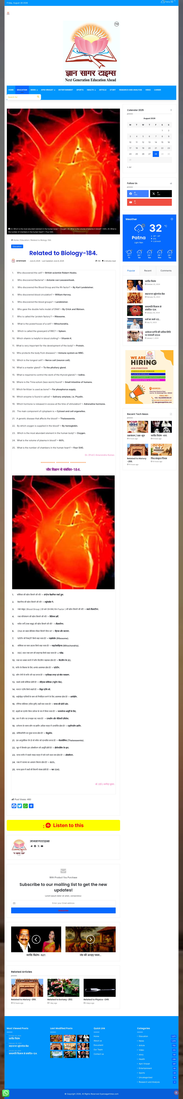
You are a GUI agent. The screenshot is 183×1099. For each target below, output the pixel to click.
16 (169, 142)
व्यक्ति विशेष (150, 281)
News (33, 90)
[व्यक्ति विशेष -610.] (161, 427)
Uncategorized (145, 1077)
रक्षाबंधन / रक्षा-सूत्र (136, 435)
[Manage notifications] (176, 1092)
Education (22, 90)
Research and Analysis (130, 90)
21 (156, 148)
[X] (38, 846)
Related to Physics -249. (96, 999)
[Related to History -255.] (27, 988)
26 (143, 154)
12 (143, 142)
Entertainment (65, 90)
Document (98, 1045)
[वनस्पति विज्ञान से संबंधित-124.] (135, 310)
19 (143, 148)
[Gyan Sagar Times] (8, 13)
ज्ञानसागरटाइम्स (21, 261)
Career (157, 90)
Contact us (99, 1054)
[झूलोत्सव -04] (56, 1038)
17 (130, 148)
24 (130, 154)
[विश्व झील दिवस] (56, 1054)
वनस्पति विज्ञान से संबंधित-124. (153, 308)
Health (90, 90)
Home (11, 90)
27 (149, 154)
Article (102, 90)
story (141, 1054)
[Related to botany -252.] (63, 988)
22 (162, 148)
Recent (147, 270)
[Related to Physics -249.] (100, 988)
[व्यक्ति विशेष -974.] (83, 1054)
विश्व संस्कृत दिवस (159, 458)
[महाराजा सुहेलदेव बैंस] (135, 298)
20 (149, 148)
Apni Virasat (47, 90)
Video (148, 90)
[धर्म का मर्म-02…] (135, 323)
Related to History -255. (23, 999)
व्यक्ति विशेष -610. (159, 435)
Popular (131, 270)
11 (137, 142)
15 (162, 142)
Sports (79, 90)
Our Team (98, 1049)
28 (156, 154)
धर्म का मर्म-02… (152, 319)
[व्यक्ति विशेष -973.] (83, 1046)
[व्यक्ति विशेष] (135, 285)
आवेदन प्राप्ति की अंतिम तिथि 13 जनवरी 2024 (158, 334)
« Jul (129, 167)
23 (169, 148)
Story (113, 90)
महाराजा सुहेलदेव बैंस (155, 294)
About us (98, 1041)
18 (137, 148)
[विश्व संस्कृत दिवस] (161, 450)
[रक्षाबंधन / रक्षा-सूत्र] (137, 427)
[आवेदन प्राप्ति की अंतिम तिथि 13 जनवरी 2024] (135, 336)
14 (156, 142)
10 (130, 142)
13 (149, 142)
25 (137, 154)
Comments (166, 270)
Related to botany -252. (60, 999)
